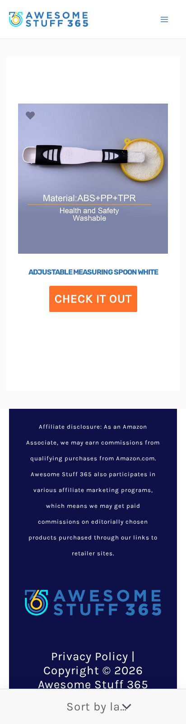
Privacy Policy (89, 656)
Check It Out (93, 299)
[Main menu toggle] (164, 19)
